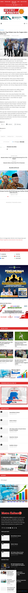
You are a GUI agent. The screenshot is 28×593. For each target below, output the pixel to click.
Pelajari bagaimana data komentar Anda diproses (11, 239)
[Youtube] (13, 4)
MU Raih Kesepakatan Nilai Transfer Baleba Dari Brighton (6, 343)
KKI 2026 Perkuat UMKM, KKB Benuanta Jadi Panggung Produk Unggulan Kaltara (21, 362)
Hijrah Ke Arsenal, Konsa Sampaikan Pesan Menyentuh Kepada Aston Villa (21, 344)
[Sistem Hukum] (4, 422)
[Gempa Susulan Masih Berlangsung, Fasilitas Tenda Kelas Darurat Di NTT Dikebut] (14, 180)
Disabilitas (3, 136)
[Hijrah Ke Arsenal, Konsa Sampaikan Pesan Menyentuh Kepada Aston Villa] (21, 336)
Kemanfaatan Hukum (15, 412)
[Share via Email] (23, 141)
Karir (18, 1)
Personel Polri (10, 136)
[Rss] (21, 4)
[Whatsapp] (19, 4)
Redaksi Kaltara (7, 35)
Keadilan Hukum (13, 445)
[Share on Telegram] (20, 141)
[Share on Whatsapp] (19, 141)
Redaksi (2, 1)
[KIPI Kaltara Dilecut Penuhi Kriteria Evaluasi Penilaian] (4, 431)
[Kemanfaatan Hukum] (4, 414)
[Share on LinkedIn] (17, 141)
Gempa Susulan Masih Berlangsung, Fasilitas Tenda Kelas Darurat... (14, 191)
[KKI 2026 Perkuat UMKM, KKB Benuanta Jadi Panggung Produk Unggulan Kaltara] (21, 354)
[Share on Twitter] (16, 141)
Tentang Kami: (8, 1)
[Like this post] (13, 141)
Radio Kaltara (24, 1)
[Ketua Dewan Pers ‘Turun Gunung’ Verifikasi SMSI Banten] (3, 589)
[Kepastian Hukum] (4, 439)
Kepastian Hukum (14, 437)
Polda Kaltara (19, 136)
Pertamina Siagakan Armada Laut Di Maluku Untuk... (11, 581)
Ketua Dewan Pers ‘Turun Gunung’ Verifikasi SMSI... (11, 588)
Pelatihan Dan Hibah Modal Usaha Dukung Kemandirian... (10, 573)
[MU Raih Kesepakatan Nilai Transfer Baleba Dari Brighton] (6, 336)
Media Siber (14, 1)
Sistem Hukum (13, 420)
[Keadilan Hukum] (4, 447)
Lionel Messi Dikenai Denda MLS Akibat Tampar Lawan (6, 360)
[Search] (26, 24)
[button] (1, 183)
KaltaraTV (14, 2)
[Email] (15, 4)
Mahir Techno (24, 591)
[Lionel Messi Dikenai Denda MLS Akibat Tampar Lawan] (6, 354)
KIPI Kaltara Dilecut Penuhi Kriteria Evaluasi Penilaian (18, 429)
